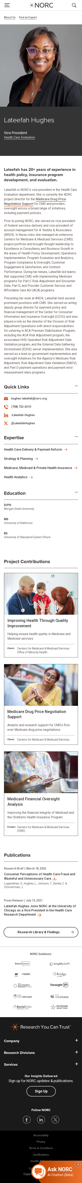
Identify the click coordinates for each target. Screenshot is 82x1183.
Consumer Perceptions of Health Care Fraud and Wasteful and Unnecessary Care (39, 876)
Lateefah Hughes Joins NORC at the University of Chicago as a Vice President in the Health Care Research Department (40, 910)
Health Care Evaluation (19, 137)
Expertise (14, 438)
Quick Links (16, 387)
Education (15, 493)
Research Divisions (19, 1053)
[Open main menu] (7, 5)
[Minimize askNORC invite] (78, 1164)
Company (11, 1041)
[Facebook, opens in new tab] (27, 1120)
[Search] (75, 5)
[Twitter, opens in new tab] (55, 1120)
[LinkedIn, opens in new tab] (41, 1120)
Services (11, 1064)
